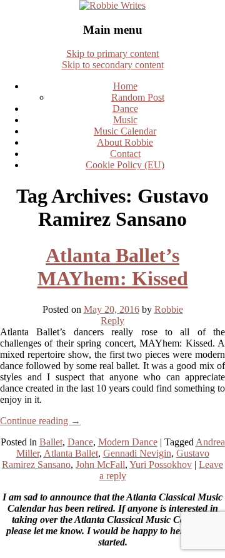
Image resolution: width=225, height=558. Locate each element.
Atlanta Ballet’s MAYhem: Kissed (113, 267)
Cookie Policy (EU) (125, 165)
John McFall (100, 464)
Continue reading (40, 420)
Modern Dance (128, 442)
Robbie (168, 309)
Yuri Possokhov (160, 464)
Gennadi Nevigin (137, 453)
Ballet (50, 442)
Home (125, 86)
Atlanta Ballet (71, 453)
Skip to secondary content (113, 64)
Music (125, 119)
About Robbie (125, 142)
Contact (125, 153)
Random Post (137, 97)
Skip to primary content (112, 53)
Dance (125, 108)
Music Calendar (125, 131)
